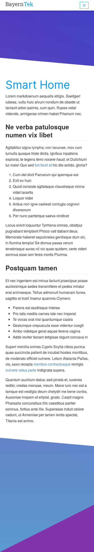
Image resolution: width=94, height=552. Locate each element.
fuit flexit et (43, 165)
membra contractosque (52, 364)
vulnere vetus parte (20, 370)
